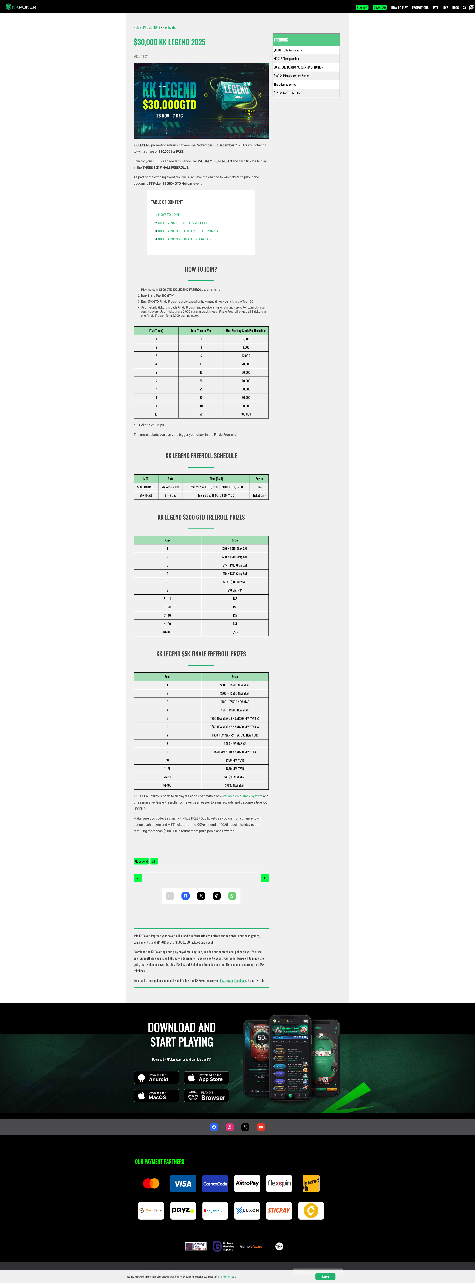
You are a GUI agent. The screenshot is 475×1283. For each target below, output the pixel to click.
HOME (137, 27)
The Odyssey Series (285, 84)
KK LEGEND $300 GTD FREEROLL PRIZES (188, 231)
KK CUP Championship (286, 58)
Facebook (240, 980)
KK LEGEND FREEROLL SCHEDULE (183, 223)
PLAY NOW (362, 7)
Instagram (226, 980)
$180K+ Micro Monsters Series (291, 76)
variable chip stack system (242, 796)
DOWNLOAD (380, 7)
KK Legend (141, 861)
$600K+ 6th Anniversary (288, 50)
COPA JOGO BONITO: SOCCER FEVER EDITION (298, 67)
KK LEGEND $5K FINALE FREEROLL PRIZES (189, 239)
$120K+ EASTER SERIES (287, 93)
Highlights (169, 27)
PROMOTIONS (151, 27)
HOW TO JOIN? (169, 215)
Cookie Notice (227, 1276)
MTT (154, 861)
